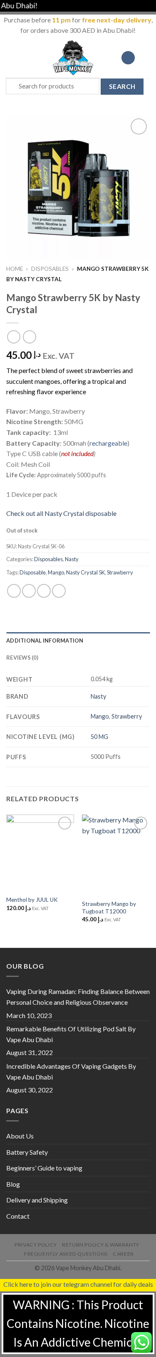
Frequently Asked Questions (66, 1254)
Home (14, 268)
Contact (18, 1216)
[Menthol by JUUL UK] (40, 853)
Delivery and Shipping (37, 1200)
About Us (20, 1136)
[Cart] (145, 58)
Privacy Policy (36, 1245)
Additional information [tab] (45, 640)
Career (123, 1254)
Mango (56, 572)
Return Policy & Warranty (100, 1245)
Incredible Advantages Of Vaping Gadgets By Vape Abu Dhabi (71, 1071)
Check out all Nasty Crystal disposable (61, 513)
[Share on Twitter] (44, 591)
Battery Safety (27, 1152)
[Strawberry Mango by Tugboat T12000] (116, 855)
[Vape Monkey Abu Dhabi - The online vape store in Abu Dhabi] (73, 58)
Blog (13, 1184)
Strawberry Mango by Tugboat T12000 (109, 908)
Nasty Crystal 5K (85, 572)
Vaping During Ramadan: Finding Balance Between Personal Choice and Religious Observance (78, 996)
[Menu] (11, 57)
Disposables (50, 268)
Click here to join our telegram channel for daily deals (78, 1284)
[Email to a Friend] (59, 591)
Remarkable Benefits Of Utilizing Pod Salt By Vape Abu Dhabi (71, 1034)
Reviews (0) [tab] (22, 657)
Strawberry (120, 572)
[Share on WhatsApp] (14, 591)
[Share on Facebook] (29, 591)
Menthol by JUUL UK (32, 899)
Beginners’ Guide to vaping (44, 1168)
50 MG (99, 736)
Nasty (72, 559)
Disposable (33, 572)
